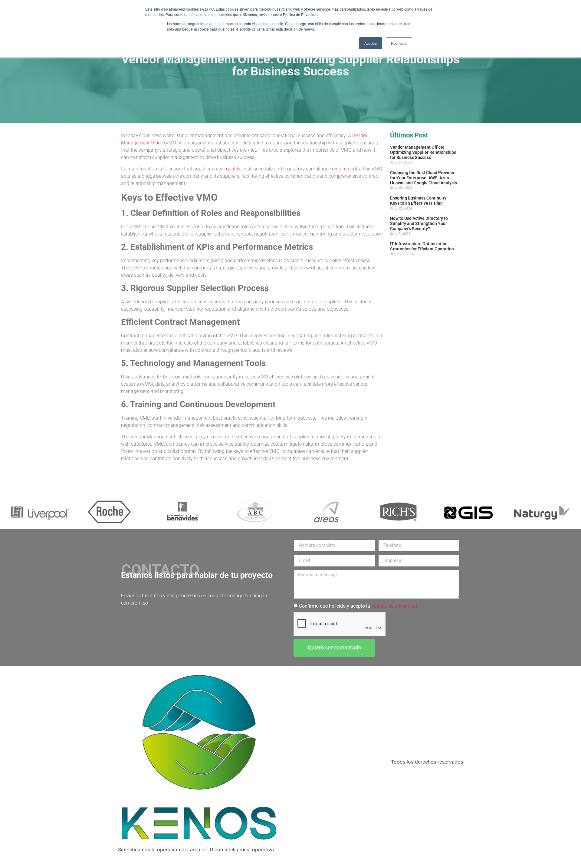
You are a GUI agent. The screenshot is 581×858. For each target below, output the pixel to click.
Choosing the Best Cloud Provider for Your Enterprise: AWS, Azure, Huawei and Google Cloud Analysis (423, 177)
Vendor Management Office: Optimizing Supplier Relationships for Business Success (423, 152)
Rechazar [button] (399, 43)
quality (233, 169)
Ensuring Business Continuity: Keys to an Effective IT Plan (419, 201)
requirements (346, 169)
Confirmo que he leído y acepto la (358, 606)
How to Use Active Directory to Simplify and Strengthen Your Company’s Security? (419, 223)
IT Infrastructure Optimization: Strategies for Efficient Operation (422, 246)
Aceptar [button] (370, 43)
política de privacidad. (394, 606)
